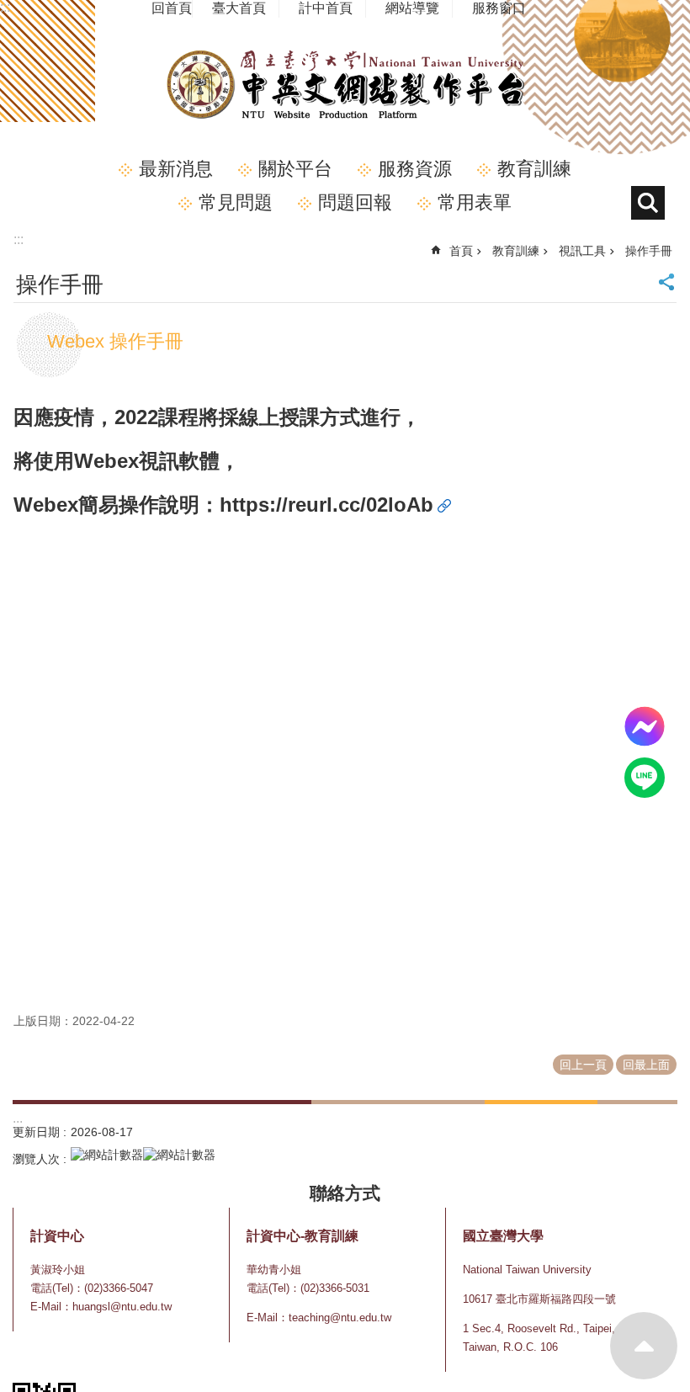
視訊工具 (582, 251)
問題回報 (355, 202)
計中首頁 (326, 8)
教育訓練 (534, 168)
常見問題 (236, 202)
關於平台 (295, 168)
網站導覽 (412, 8)
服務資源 (415, 168)
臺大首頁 (239, 8)
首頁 (461, 251)
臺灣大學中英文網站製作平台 (345, 85)
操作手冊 (648, 251)
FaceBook (644, 726)
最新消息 (176, 168)
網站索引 (648, 203)
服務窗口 (499, 8)
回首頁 (171, 8)
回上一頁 (583, 1064)
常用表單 (475, 202)
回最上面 (643, 1345)
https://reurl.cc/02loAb (326, 504)
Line (644, 777)
